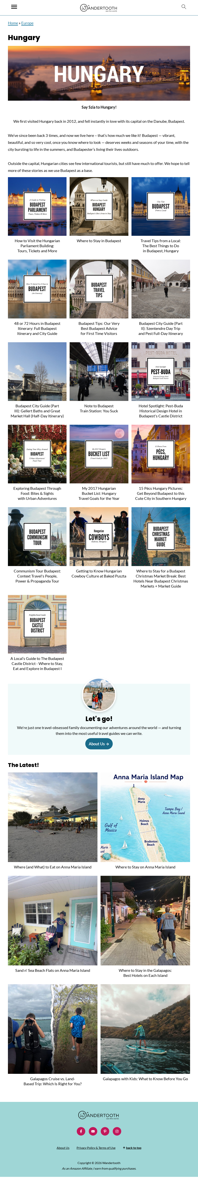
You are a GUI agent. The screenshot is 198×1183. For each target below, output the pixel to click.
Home (13, 23)
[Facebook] (81, 1131)
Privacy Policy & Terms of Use (96, 1148)
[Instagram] (117, 1131)
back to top (133, 1148)
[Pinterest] (105, 1131)
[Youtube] (93, 1131)
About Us (97, 743)
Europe (27, 23)
